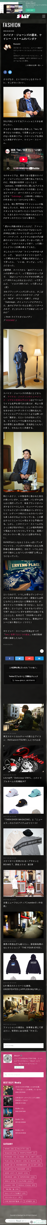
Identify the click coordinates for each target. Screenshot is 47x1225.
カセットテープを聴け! (15, 1193)
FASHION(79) (8, 644)
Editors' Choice (27, 1185)
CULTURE (25, 1181)
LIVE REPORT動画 (14, 1201)
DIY (37, 1165)
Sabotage (16, 196)
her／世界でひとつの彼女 (17, 634)
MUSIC (21, 1161)
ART (35, 1157)
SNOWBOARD (23, 1165)
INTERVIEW (27, 1177)
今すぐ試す (30, 10)
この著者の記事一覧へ (33, 65)
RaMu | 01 (19, 1108)
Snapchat (11, 1153)
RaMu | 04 (19, 1119)
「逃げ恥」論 (12, 1189)
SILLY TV (23, 1149)
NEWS (9, 1149)
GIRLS (10, 1181)
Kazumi (16, 44)
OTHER (30, 1201)
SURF (9, 1165)
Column (10, 1185)
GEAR (23, 1173)
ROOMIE (10, 320)
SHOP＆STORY (27, 1153)
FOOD (24, 1157)
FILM (9, 1161)
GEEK (10, 1173)
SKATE (35, 1161)
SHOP (9, 1169)
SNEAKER (23, 1169)
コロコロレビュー (13, 1197)
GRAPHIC (11, 1177)
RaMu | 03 (19, 1130)
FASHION (12, 25)
